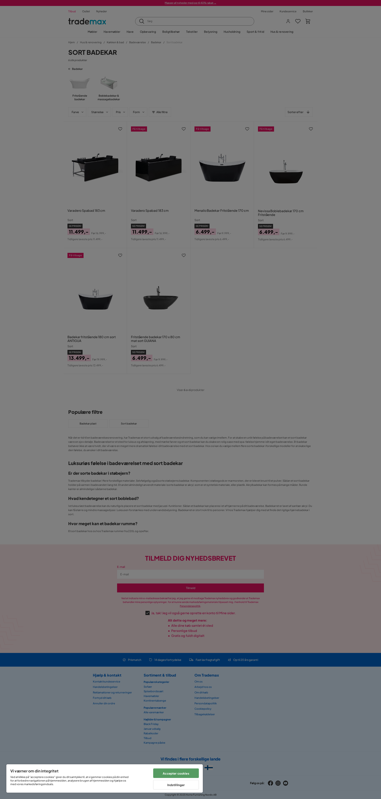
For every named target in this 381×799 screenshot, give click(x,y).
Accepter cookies (176, 773)
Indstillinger (176, 785)
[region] (104, 778)
